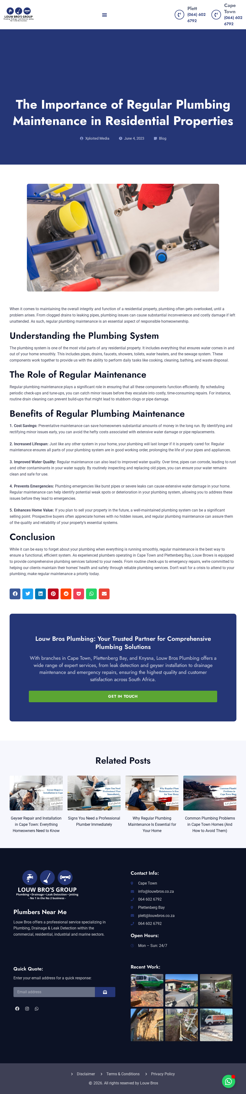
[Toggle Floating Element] (228, 1081)
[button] (105, 15)
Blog (162, 138)
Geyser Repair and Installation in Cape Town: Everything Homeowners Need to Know (36, 824)
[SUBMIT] (105, 992)
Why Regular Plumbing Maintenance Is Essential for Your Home (152, 824)
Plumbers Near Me (40, 911)
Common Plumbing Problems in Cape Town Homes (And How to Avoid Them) (210, 824)
